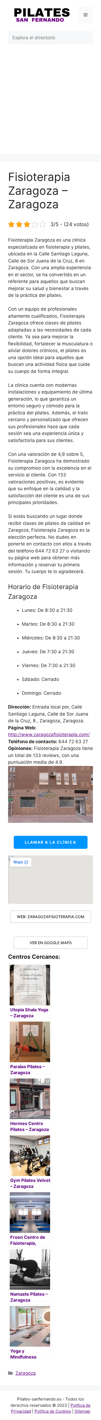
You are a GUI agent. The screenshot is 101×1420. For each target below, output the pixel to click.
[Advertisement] (50, 103)
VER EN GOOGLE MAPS (51, 942)
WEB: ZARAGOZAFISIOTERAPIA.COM (50, 916)
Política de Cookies (52, 1411)
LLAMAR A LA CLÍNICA (50, 842)
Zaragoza (25, 1373)
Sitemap (82, 1411)
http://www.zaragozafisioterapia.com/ (49, 734)
